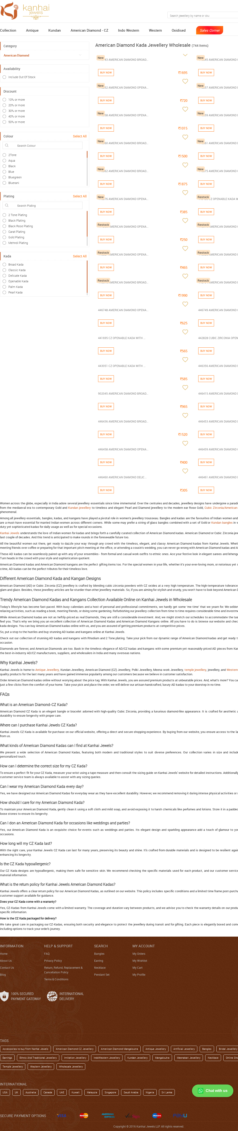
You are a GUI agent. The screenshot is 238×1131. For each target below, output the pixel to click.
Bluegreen (15, 177)
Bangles (99, 953)
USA (5, 1092)
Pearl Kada (15, 292)
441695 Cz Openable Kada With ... (121, 338)
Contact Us (7, 967)
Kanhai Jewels (9, 533)
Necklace (100, 967)
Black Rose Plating (20, 226)
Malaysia (92, 1092)
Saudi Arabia (131, 1092)
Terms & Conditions (56, 979)
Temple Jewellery (13, 1066)
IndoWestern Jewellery (107, 1057)
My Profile (138, 974)
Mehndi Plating (18, 243)
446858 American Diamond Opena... (123, 115)
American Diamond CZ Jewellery (74, 1049)
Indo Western (128, 30)
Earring (98, 960)
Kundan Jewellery (137, 1057)
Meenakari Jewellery (188, 1057)
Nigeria (150, 1092)
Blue (11, 172)
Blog (3, 974)
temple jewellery (195, 670)
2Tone (12, 155)
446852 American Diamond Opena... (123, 87)
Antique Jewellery (47, 670)
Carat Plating (16, 232)
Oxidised (179, 30)
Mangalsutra (162, 1057)
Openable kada (18, 281)
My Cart (137, 967)
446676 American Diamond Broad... (123, 282)
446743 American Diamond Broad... (123, 59)
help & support (58, 946)
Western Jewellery (41, 1066)
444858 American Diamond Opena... (123, 226)
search (101, 946)
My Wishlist (139, 960)
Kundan (54, 30)
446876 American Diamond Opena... (123, 199)
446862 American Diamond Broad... (123, 171)
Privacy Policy (53, 960)
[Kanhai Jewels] (26, 10)
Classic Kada (17, 270)
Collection (8, 30)
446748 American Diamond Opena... (123, 310)
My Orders (138, 953)
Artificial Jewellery (184, 1049)
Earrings (7, 1057)
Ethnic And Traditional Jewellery (38, 1057)
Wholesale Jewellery (71, 1066)
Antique (32, 30)
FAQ (47, 953)
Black (12, 166)
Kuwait (75, 1092)
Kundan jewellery (79, 508)
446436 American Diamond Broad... (123, 421)
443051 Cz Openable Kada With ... (121, 366)
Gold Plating (16, 237)
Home (3, 953)
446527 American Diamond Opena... (123, 254)
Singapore (110, 1092)
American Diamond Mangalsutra (119, 1049)
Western (155, 30)
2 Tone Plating (17, 215)
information (11, 946)
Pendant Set (101, 974)
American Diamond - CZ (89, 30)
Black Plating (16, 220)
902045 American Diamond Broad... (123, 393)
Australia (31, 1092)
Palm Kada (15, 287)
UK (16, 1092)
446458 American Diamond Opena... (123, 449)
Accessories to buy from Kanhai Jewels (25, 1049)
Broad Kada (15, 264)
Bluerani (13, 183)
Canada (47, 1092)
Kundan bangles (222, 522)
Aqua (11, 160)
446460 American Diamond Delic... (122, 477)
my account (143, 946)
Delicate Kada (17, 275)
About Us (6, 960)
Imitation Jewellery (75, 1057)
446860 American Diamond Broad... (123, 143)
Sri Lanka (167, 1092)
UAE (62, 1092)
